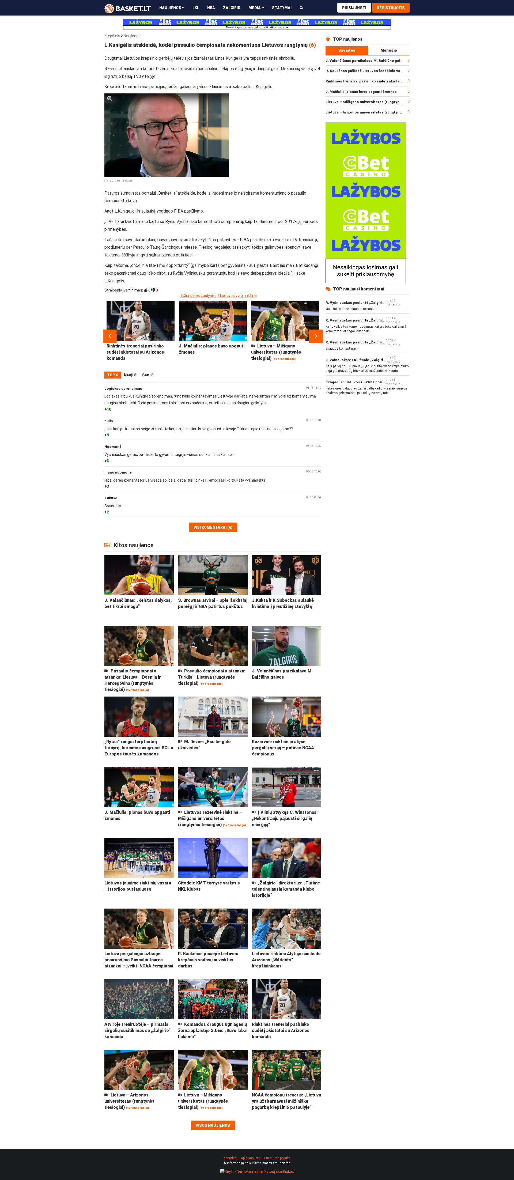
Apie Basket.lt (251, 1158)
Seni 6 (147, 375)
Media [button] (255, 8)
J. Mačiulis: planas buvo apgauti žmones (361, 92)
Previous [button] (109, 336)
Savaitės (347, 50)
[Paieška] (301, 7)
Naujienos (132, 36)
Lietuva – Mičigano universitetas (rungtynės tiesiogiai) (374, 102)
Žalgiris (231, 8)
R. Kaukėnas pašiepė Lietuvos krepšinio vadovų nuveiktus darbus (383, 71)
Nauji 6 (130, 375)
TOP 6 (112, 375)
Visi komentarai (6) (213, 527)
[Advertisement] (277, 126)
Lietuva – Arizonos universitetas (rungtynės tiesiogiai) (374, 112)
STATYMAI (282, 8)
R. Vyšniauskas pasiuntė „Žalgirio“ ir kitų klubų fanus (372, 303)
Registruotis (391, 8)
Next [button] (316, 336)
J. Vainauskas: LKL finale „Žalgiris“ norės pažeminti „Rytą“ (377, 360)
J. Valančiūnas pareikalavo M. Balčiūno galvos (366, 61)
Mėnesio (388, 50)
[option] (140, 336)
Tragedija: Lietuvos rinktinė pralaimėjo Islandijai (368, 382)
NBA (211, 8)
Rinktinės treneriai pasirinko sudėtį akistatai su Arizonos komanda (385, 81)
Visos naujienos (213, 1125)
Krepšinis (112, 36)
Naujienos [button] (170, 8)
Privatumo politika (277, 1158)
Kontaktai (230, 1158)
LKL (195, 8)
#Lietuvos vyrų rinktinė (237, 295)
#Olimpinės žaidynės (198, 295)
